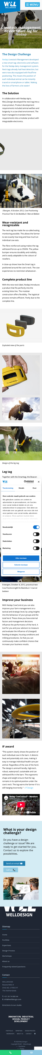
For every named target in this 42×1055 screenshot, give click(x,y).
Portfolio (5, 940)
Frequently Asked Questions (13, 966)
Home (4, 935)
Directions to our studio (12, 1005)
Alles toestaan (21, 558)
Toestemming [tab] (8, 488)
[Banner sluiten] (38, 482)
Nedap (21, 34)
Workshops (7, 956)
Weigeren (21, 572)
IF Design (29, 787)
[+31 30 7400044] (10, 1052)
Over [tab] (34, 488)
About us (6, 961)
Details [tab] (21, 488)
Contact (29, 1034)
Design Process (8, 950)
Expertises (6, 945)
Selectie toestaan (21, 565)
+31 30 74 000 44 (11, 996)
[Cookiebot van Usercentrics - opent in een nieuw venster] (25, 481)
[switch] (33, 534)
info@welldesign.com (12, 999)
